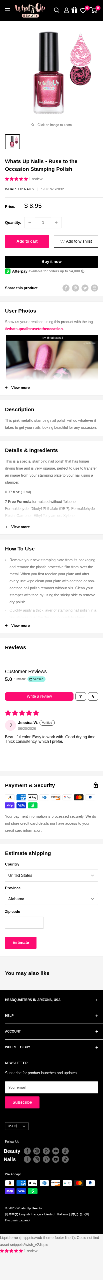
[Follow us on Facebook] (27, 1151)
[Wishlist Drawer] (83, 10)
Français (37, 1214)
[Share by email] (94, 288)
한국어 (84, 1214)
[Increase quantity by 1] (56, 222)
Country (12, 864)
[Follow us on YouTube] (55, 1151)
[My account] (66, 10)
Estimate (20, 942)
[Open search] (57, 10)
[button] (17, 179)
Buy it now (52, 261)
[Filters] (81, 696)
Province (12, 888)
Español (24, 1220)
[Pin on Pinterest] (75, 288)
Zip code (12, 911)
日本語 (73, 1214)
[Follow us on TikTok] (65, 1151)
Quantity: (13, 222)
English (24, 1214)
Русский (11, 1220)
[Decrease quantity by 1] (29, 222)
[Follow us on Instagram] (36, 1151)
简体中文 (11, 1214)
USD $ (12, 1126)
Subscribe (22, 1102)
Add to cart (27, 241)
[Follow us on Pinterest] (46, 1151)
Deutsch (50, 1214)
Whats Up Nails (19, 189)
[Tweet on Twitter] (85, 288)
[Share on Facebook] (66, 288)
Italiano (62, 1214)
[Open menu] (7, 10)
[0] (94, 10)
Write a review (39, 696)
